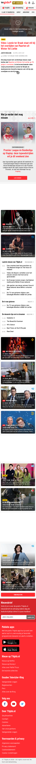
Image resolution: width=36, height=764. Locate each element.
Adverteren (6, 726)
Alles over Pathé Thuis (10, 667)
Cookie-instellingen (9, 753)
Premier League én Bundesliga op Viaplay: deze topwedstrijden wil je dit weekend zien (18, 153)
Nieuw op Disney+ (9, 664)
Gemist (19, 12)
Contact (5, 719)
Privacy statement (9, 746)
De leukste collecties (10, 671)
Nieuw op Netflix (8, 661)
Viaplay (17, 172)
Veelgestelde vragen (9, 682)
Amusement (26, 12)
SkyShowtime (7, 716)
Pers (3, 688)
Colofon (5, 722)
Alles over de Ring (9, 692)
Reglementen (7, 685)
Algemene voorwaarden (11, 743)
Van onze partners (9, 729)
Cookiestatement (8, 750)
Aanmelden (30, 617)
